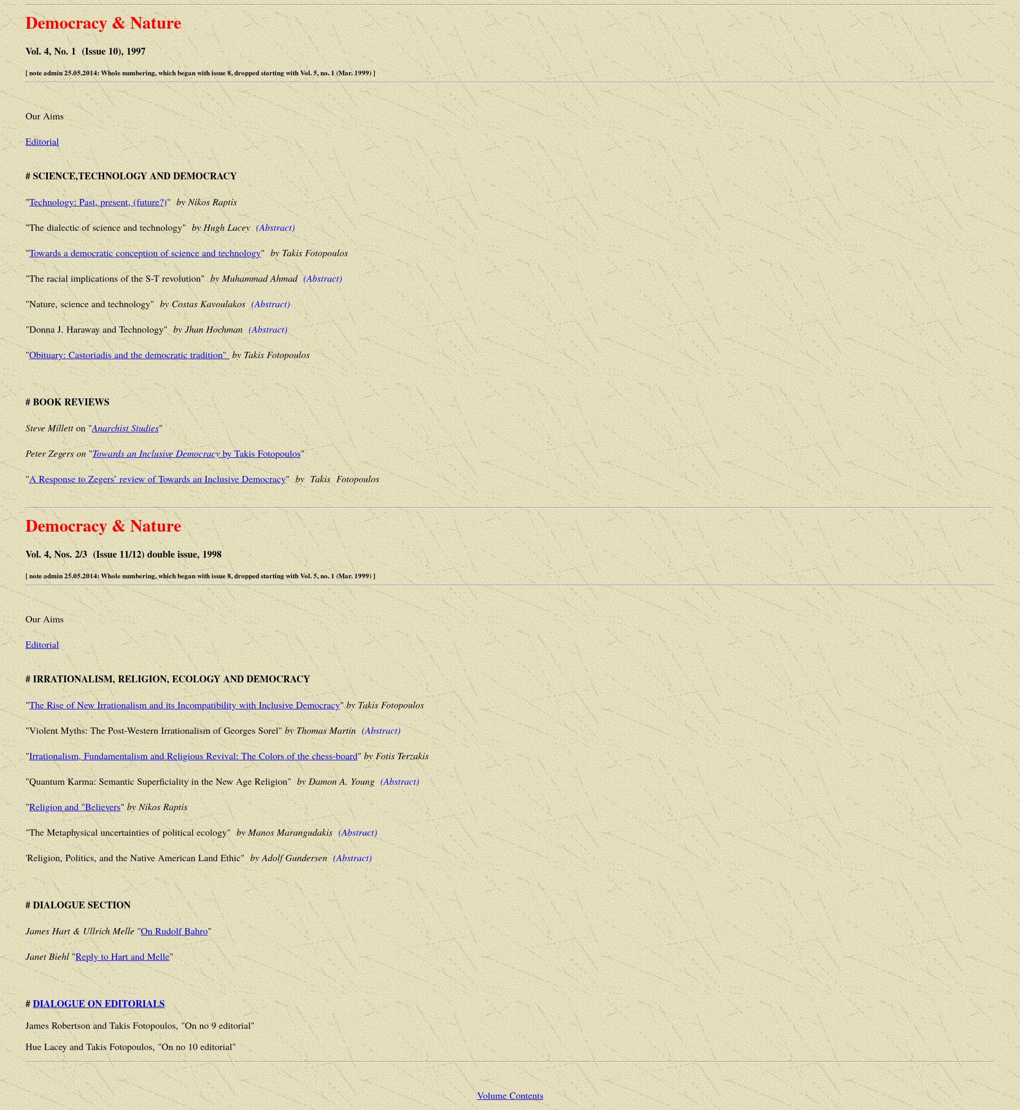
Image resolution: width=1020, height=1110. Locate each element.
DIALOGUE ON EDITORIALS (99, 1003)
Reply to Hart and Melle (122, 956)
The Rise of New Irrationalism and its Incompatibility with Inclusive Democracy (184, 704)
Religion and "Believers (75, 806)
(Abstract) (275, 227)
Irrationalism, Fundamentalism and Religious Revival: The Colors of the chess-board (193, 755)
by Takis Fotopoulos (196, 453)
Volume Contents (510, 1095)
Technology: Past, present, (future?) (98, 201)
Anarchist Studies (125, 427)
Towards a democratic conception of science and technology (145, 252)
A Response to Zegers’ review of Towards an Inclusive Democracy (157, 478)
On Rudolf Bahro (174, 930)
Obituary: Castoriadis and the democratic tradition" (129, 354)
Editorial (42, 141)
